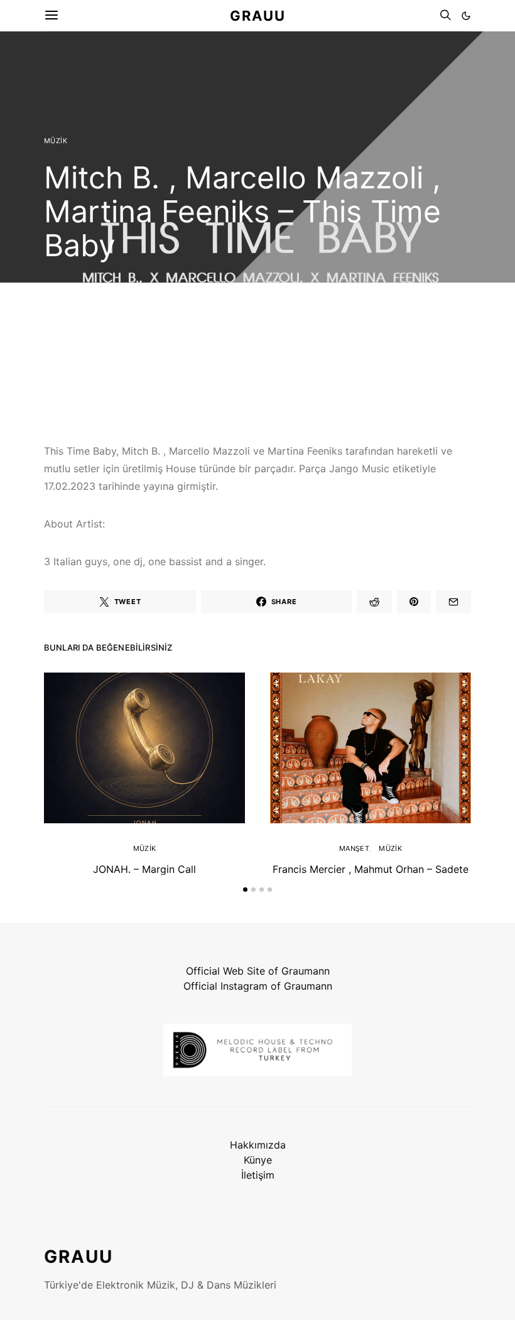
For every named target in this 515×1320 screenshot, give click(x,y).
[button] (466, 16)
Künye (258, 1160)
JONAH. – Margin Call (144, 869)
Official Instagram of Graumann (257, 986)
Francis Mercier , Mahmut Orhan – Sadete (371, 869)
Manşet (354, 848)
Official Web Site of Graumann (258, 971)
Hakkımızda (258, 1145)
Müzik (55, 140)
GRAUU (258, 15)
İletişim (257, 1175)
